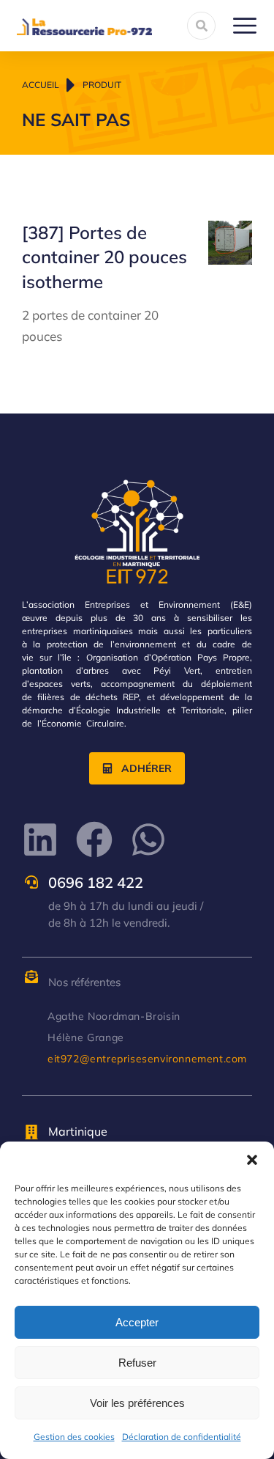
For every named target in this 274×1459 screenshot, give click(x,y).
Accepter (137, 1322)
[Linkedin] (40, 839)
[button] (252, 1160)
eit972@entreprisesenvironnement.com (147, 1058)
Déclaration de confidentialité (181, 1436)
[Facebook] (94, 839)
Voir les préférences (137, 1403)
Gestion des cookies (74, 1436)
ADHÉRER (146, 768)
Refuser (137, 1362)
